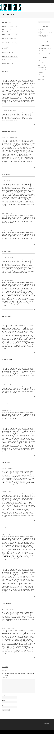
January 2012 (41, 77)
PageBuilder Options (10, 38)
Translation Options (9, 63)
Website (4, 705)
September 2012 (42, 70)
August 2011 (41, 79)
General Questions (9, 35)
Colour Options (8, 26)
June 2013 (41, 63)
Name (3, 695)
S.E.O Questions (8, 52)
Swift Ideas (41, 53)
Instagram (47, 727)
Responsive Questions (10, 42)
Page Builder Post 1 (43, 41)
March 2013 (41, 65)
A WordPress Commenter (45, 51)
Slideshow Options (9, 56)
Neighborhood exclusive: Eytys (45, 32)
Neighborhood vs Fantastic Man (43, 36)
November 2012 (42, 67)
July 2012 (40, 72)
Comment (4, 678)
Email (3, 700)
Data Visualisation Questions (8, 30)
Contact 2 (49, 48)
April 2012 (41, 74)
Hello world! (41, 30)
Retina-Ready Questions (7, 48)
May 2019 (40, 60)
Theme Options (8, 60)
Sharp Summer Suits (44, 39)
